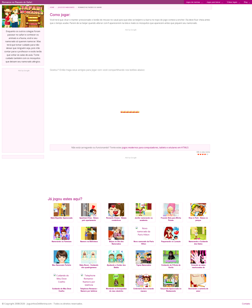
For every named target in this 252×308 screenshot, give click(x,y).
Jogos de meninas (193, 2)
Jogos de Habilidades (66, 7)
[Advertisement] (23, 111)
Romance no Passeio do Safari (17, 2)
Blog (245, 2)
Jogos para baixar (213, 2)
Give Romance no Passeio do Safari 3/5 (203, 154)
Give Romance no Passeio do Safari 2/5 (201, 154)
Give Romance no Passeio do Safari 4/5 (205, 154)
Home (52, 7)
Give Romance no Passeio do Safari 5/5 (207, 154)
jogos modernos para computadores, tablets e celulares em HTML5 (155, 147)
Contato (246, 303)
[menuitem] (52, 7)
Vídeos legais (232, 2)
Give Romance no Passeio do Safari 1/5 (198, 154)
